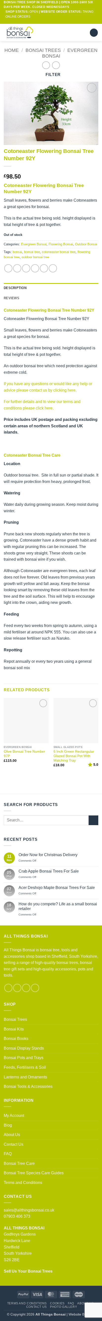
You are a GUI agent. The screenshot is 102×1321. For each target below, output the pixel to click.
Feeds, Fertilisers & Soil (25, 1067)
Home (11, 50)
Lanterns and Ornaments (25, 1077)
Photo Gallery (63, 1307)
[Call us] (55, 21)
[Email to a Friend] (35, 268)
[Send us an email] (51, 21)
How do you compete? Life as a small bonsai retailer (58, 906)
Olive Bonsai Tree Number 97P (24, 754)
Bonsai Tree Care (19, 1163)
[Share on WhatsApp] (8, 268)
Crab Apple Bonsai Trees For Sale (49, 871)
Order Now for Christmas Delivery (48, 855)
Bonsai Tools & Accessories (28, 1086)
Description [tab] (15, 288)
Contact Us (13, 1144)
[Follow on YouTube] (60, 21)
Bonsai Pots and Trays (23, 1058)
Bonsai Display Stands (24, 1048)
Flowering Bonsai (61, 244)
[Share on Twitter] (26, 268)
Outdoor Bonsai (86, 244)
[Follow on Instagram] (46, 21)
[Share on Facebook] (17, 268)
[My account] (74, 32)
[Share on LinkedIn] (53, 268)
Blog (8, 1125)
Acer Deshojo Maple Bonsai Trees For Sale (57, 887)
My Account (14, 1115)
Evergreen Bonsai (34, 244)
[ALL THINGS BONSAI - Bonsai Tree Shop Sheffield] (24, 32)
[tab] (51, 298)
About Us (12, 1135)
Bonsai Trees (43, 50)
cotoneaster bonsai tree (59, 252)
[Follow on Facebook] (41, 21)
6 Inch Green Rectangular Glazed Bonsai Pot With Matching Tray (73, 756)
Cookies (57, 1303)
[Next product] (46, 65)
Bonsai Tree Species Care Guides (34, 1173)
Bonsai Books (16, 1038)
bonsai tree (32, 252)
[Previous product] (56, 65)
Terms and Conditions (23, 1182)
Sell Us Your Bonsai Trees (28, 1271)
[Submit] (93, 820)
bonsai (17, 252)
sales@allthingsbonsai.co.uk (29, 1210)
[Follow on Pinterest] (26, 988)
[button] (83, 33)
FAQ (8, 1154)
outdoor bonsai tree (35, 257)
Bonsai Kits (14, 1029)
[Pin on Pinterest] (44, 268)
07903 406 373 (17, 1216)
